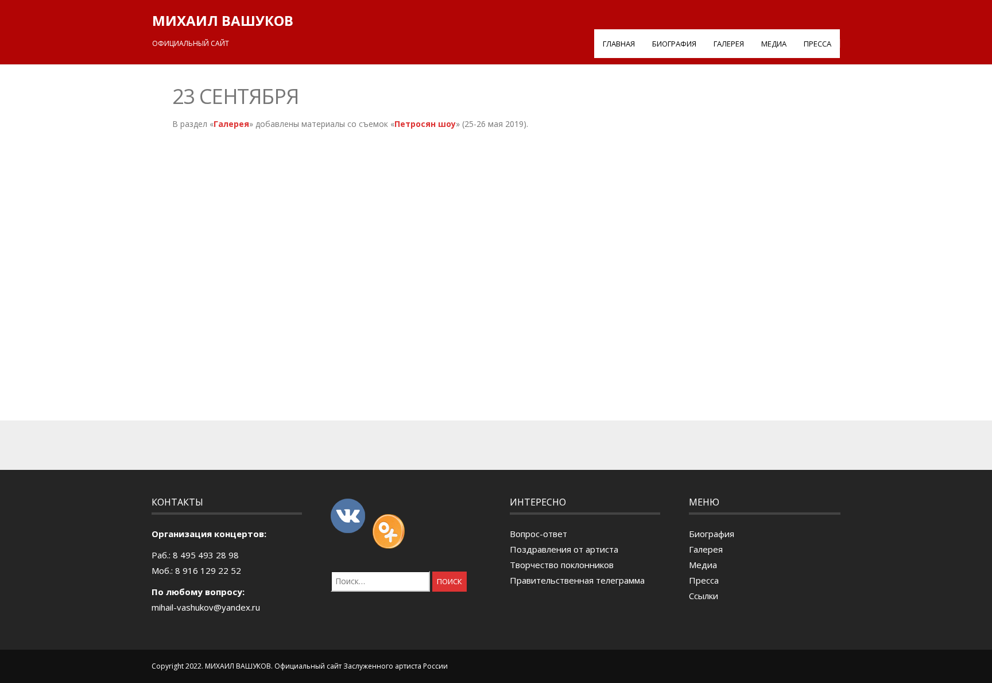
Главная (619, 43)
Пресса (817, 43)
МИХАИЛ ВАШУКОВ (222, 20)
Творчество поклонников (562, 564)
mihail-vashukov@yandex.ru (206, 607)
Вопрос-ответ (538, 533)
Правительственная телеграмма (577, 580)
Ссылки (703, 595)
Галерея (729, 43)
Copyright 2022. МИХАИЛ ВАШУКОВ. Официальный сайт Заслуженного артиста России (300, 666)
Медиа (773, 43)
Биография (674, 43)
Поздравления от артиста (564, 549)
